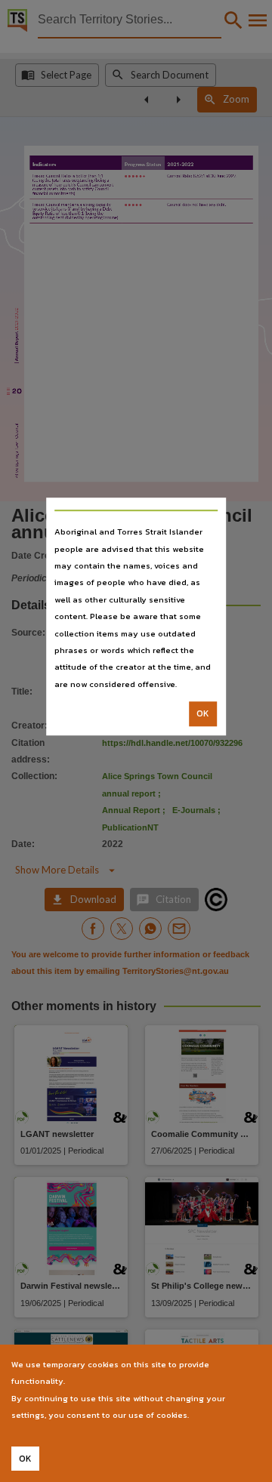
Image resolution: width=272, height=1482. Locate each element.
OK (202, 713)
